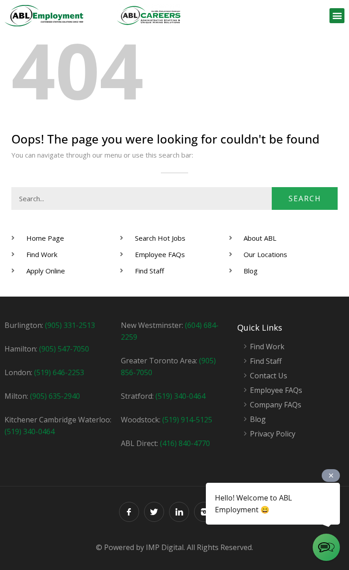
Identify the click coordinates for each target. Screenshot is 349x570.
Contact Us (268, 376)
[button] (336, 15)
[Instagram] (204, 512)
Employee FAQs (276, 390)
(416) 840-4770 (185, 443)
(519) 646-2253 (59, 372)
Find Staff (266, 361)
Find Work (267, 347)
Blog (258, 419)
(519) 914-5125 (187, 420)
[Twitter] (154, 512)
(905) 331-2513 (70, 325)
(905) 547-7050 (64, 349)
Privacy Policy (272, 434)
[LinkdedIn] (179, 512)
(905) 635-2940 (55, 396)
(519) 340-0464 (30, 431)
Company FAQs (275, 405)
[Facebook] (129, 512)
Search (305, 198)
